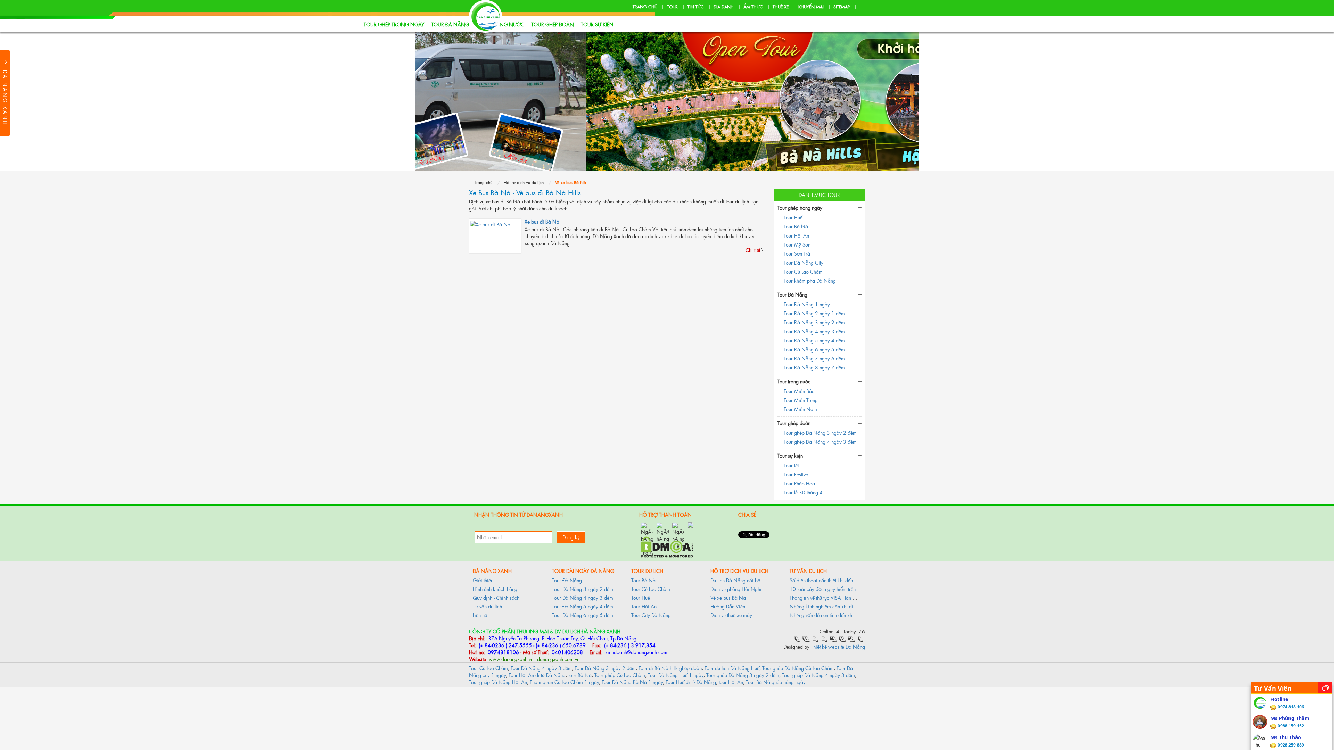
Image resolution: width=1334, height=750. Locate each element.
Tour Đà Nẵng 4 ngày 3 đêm (814, 331)
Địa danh (724, 6)
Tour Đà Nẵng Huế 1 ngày (675, 674)
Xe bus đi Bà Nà (542, 221)
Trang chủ (645, 6)
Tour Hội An (796, 235)
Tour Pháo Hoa (799, 483)
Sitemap (841, 6)
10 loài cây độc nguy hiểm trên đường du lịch (838, 588)
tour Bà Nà (580, 674)
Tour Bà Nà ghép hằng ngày (776, 681)
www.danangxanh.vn (510, 658)
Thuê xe (781, 6)
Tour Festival (796, 474)
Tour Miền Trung (801, 399)
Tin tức (695, 6)
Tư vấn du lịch (487, 606)
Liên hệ (480, 614)
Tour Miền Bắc (799, 390)
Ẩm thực (753, 6)
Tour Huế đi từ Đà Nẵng (691, 681)
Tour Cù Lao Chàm (803, 271)
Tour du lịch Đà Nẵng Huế (732, 668)
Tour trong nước (793, 381)
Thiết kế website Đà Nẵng (838, 646)
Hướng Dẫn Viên (727, 606)
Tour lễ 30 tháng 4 (803, 492)
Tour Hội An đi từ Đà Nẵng (537, 674)
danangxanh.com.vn (558, 658)
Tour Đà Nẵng (450, 24)
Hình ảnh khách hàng (495, 588)
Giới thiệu (483, 580)
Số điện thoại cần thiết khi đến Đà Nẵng (832, 580)
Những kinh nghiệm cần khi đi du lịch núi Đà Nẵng (843, 606)
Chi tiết (753, 250)
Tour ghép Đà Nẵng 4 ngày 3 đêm (820, 441)
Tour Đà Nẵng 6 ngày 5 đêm (814, 349)
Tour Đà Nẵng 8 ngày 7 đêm (814, 367)
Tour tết (791, 465)
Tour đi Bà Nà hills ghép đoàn (670, 668)
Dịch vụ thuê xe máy (731, 614)
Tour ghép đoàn (552, 24)
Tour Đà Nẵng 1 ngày (807, 304)
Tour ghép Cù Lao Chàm (619, 674)
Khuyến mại (811, 6)
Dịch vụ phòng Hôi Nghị (735, 588)
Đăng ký (571, 537)
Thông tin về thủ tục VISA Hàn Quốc (827, 597)
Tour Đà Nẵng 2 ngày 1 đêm (814, 313)
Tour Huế (793, 217)
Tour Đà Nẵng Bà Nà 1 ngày (632, 681)
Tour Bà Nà (796, 226)
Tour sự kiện (597, 24)
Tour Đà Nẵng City (803, 262)
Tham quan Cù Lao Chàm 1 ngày (564, 681)
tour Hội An (731, 681)
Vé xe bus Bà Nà (728, 597)
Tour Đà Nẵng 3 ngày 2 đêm (814, 322)
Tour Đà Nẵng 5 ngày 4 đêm (814, 340)
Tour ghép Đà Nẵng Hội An (498, 681)
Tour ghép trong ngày (394, 24)
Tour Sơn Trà (797, 253)
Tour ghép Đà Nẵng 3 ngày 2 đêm (820, 432)
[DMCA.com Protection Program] (667, 546)
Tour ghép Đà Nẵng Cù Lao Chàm (798, 668)
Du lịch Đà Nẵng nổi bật (735, 580)
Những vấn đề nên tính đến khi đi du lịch (832, 614)
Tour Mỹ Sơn (797, 244)
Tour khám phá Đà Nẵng (810, 280)
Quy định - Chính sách (496, 597)
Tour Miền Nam (800, 408)
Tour (672, 6)
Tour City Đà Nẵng (651, 614)
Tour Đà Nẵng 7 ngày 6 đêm (814, 358)
